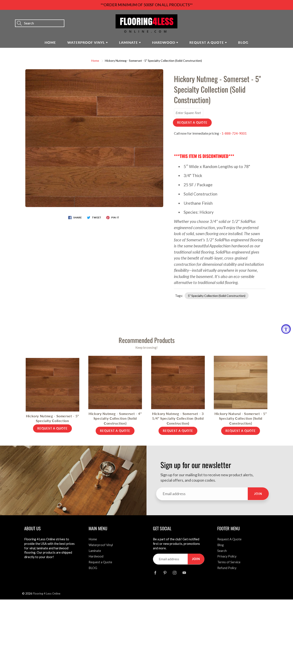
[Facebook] (155, 572)
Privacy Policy (226, 556)
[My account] (275, 17)
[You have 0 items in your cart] (285, 17)
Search (222, 551)
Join (258, 494)
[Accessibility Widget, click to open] (286, 329)
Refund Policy (226, 568)
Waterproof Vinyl (86, 42)
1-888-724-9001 (234, 133)
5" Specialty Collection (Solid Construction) (216, 295)
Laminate (129, 42)
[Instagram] (174, 572)
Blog (220, 545)
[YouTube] (184, 572)
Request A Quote (229, 539)
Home (50, 42)
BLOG (243, 42)
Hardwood (164, 42)
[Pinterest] (165, 572)
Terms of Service (228, 562)
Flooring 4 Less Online (46, 593)
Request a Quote (207, 42)
